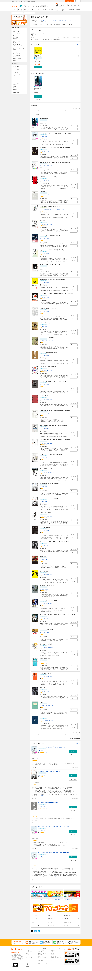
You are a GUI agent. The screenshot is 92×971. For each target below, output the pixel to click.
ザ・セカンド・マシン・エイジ (47, 585)
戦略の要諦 (42, 220)
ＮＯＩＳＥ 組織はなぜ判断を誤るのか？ (49, 352)
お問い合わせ (40, 960)
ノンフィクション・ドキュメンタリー (56, 209)
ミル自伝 (42, 702)
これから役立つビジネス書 (36, 899)
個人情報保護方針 (54, 956)
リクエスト (40, 961)
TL (38, 9)
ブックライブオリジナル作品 (18, 48)
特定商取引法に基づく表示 (56, 957)
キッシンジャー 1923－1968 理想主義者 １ (50, 483)
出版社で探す (15, 91)
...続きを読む (40, 795)
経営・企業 (49, 165)
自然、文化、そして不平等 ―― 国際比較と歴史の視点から (53, 250)
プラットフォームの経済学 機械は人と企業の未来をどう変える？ (55, 542)
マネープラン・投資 (51, 647)
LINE (27, 959)
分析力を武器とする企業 (45, 673)
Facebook (28, 966)
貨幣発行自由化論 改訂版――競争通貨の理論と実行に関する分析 (55, 410)
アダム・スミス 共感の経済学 (47, 337)
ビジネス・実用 (17, 74)
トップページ (28, 950)
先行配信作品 (15, 49)
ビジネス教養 (50, 224)
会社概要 (52, 950)
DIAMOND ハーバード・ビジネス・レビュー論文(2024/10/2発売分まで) (56, 162)
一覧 (78, 45)
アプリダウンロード (42, 953)
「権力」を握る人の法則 (45, 512)
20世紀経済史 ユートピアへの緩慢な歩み (49, 177)
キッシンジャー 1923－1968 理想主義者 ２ (50, 498)
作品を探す (40, 951)
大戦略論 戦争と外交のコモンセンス (48, 323)
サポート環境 (40, 956)
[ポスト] (32, 931)
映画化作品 (15, 38)
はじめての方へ (72, 9)
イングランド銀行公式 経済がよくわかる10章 (50, 235)
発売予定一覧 (15, 29)
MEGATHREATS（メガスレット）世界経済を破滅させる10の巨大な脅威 (56, 293)
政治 (46, 136)
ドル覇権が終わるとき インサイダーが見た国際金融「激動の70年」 (55, 147)
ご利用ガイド (78, 9)
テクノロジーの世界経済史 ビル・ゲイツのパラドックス (53, 381)
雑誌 (15, 75)
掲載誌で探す (15, 89)
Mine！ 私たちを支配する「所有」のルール (50, 206)
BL (32, 9)
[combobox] (34, 6)
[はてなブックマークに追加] (39, 932)
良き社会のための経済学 (45, 527)
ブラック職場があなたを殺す (46, 469)
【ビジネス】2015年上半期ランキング (55, 900)
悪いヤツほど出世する (45, 571)
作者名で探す (15, 87)
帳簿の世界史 (43, 556)
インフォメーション (42, 959)
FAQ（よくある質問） (42, 957)
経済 (48, 151)
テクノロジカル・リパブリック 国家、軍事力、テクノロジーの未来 (62, 20)
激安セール (15, 42)
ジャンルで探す (16, 83)
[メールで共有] (35, 931)
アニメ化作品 (15, 35)
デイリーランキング (17, 33)
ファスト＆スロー (42, 20)
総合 (14, 9)
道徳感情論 (42, 191)
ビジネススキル (50, 472)
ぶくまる (15, 60)
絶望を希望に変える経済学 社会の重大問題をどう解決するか (53, 425)
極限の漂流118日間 (37, 89)
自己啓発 (49, 122)
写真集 (15, 77)
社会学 (46, 589)
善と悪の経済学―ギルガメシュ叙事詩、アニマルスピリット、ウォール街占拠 (57, 614)
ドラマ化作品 (15, 37)
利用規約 (52, 954)
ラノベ (44, 9)
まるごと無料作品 (16, 41)
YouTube (27, 964)
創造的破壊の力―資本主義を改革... (37, 61)
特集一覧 (15, 52)
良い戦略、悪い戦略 (44, 396)
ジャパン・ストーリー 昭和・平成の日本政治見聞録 (51, 454)
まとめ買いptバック (17, 44)
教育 (46, 559)
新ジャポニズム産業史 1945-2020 (48, 366)
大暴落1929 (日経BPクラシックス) (48, 308)
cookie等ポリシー (54, 959)
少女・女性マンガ (26, 9)
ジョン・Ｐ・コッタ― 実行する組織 (48, 600)
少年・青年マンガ (20, 9)
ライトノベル (16, 71)
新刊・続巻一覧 (16, 31)
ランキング (28, 954)
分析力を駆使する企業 (45, 658)
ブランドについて (54, 951)
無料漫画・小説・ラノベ (30, 951)
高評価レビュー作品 (17, 58)
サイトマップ (53, 960)
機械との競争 (43, 687)
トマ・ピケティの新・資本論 (46, 629)
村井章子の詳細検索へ (75, 738)
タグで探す (15, 84)
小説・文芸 (51, 9)
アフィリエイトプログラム (43, 963)
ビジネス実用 (57, 9)
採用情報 (52, 953)
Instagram (28, 961)
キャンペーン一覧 (16, 53)
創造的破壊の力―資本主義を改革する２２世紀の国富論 (52, 279)
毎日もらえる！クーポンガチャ (19, 45)
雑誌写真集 (63, 9)
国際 (46, 268)
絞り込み (25, 6)
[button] (38, 67)
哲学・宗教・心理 (49, 341)
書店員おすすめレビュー (18, 56)
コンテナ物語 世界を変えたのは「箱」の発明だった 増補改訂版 (55, 439)
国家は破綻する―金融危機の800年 (47, 644)
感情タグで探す (16, 92)
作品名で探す (15, 86)
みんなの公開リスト (17, 55)
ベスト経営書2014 (68, 899)
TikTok (27, 963)
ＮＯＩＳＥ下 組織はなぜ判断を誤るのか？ (48, 802)
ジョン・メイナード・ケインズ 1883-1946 (50, 264)
